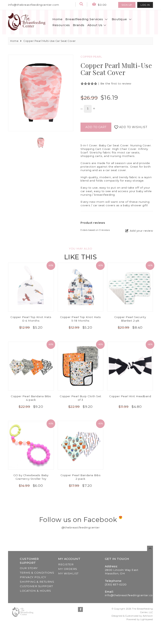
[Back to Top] (150, 548)
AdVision (148, 615)
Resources (61, 25)
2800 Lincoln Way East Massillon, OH (121, 571)
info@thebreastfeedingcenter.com (33, 4)
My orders (67, 568)
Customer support (36, 586)
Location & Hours (35, 590)
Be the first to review (115, 83)
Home (57, 19)
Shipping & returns (37, 581)
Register (65, 564)
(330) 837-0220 (116, 584)
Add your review (141, 230)
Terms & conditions (37, 572)
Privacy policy (33, 577)
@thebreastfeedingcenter (80, 527)
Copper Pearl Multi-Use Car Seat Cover (49, 40)
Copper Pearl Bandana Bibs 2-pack (80, 477)
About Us (94, 25)
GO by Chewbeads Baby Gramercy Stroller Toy (30, 477)
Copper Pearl (91, 56)
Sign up (127, 4)
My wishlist (68, 573)
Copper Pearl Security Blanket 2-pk (130, 318)
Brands (78, 25)
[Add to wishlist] (37, 267)
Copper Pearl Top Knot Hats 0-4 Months (30, 318)
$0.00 (102, 4)
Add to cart (95, 127)
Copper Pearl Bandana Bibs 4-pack (31, 398)
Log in (145, 4)
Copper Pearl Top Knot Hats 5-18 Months (80, 318)
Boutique (120, 19)
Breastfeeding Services (84, 19)
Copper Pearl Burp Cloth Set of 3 (80, 398)
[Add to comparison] (25, 267)
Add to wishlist (133, 127)
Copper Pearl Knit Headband (130, 396)
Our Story (29, 568)
